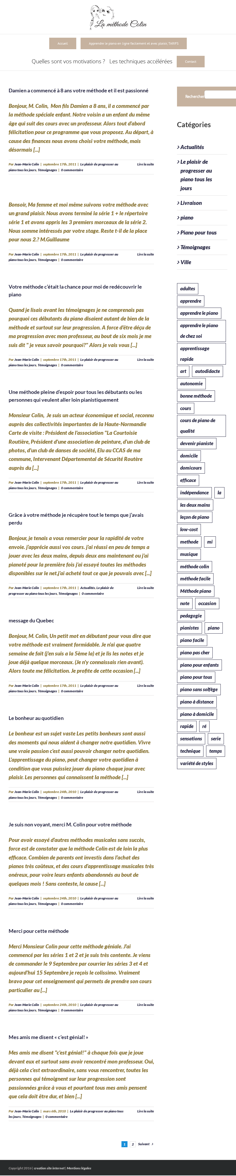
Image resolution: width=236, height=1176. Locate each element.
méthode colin (194, 566)
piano (186, 217)
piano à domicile (197, 714)
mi (210, 542)
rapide (186, 726)
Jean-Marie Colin (26, 164)
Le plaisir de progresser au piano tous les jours (196, 174)
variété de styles (196, 763)
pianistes (189, 628)
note (184, 603)
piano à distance (197, 702)
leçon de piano (194, 517)
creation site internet (49, 1168)
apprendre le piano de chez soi (199, 330)
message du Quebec (31, 620)
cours (185, 408)
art (183, 371)
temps (215, 751)
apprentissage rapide (194, 353)
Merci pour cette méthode (39, 931)
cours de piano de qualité (197, 425)
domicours (191, 468)
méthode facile (195, 578)
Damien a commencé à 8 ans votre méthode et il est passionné (79, 90)
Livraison (191, 202)
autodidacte (207, 371)
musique (189, 554)
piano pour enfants (199, 665)
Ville (185, 262)
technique (190, 751)
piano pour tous (196, 677)
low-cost (189, 529)
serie (216, 738)
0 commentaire (72, 170)
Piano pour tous (198, 232)
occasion (207, 603)
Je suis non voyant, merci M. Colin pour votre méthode (70, 824)
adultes (187, 288)
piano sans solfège (199, 689)
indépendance (194, 492)
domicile (189, 456)
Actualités (87, 588)
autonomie (191, 383)
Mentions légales (79, 1168)
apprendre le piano (199, 313)
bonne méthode (196, 396)
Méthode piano (195, 591)
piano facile (192, 640)
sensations (191, 738)
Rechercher (194, 96)
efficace (188, 480)
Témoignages (47, 170)
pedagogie (191, 616)
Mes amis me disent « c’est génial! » (48, 1037)
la (219, 492)
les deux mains (195, 505)
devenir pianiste (196, 443)
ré (204, 726)
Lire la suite (145, 164)
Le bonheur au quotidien (36, 718)
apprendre (190, 301)
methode (189, 542)
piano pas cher (195, 652)
